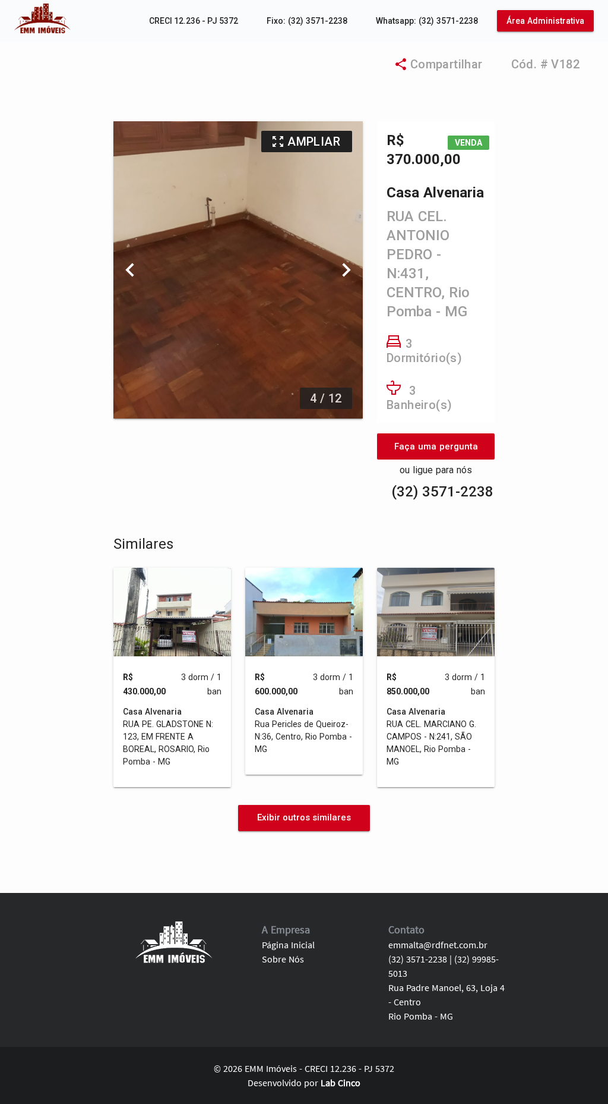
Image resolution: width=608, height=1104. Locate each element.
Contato (406, 929)
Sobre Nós (283, 959)
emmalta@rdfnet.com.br (437, 945)
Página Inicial (288, 945)
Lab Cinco (340, 1083)
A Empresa (286, 929)
